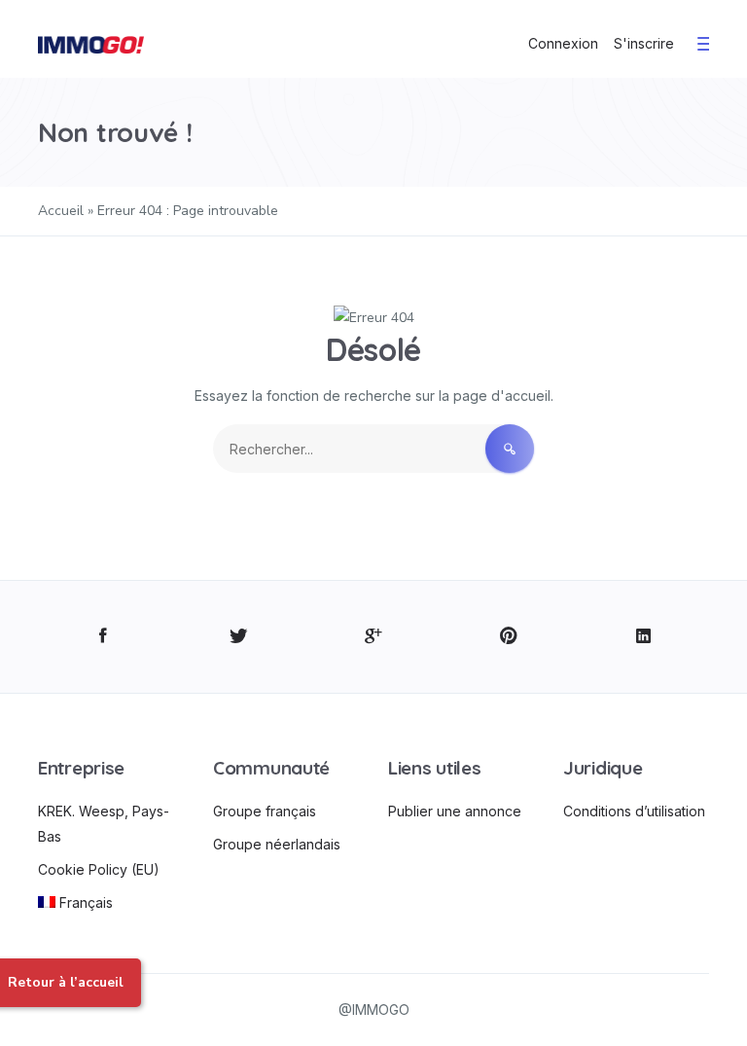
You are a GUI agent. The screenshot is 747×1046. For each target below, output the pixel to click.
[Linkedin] (643, 637)
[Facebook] (104, 637)
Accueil (61, 210)
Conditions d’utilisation (634, 811)
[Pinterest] (508, 637)
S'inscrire (644, 43)
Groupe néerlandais (276, 844)
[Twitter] (239, 637)
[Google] (374, 637)
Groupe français (264, 811)
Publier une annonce (454, 811)
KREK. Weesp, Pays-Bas (103, 824)
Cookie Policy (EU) (99, 869)
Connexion (563, 43)
